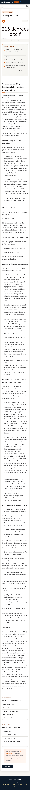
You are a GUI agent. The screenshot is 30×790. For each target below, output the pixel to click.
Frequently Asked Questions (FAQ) (14, 70)
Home (4, 784)
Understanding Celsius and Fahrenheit (15, 54)
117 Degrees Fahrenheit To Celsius (11, 741)
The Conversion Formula (12, 57)
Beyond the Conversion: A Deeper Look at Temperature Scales (15, 66)
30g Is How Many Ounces (9, 745)
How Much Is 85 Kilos (8, 714)
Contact (13, 784)
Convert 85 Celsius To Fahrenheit (11, 734)
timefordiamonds (7, 2)
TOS (15, 786)
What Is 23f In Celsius (8, 704)
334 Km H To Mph (7, 731)
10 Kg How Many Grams (9, 738)
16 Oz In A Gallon (7, 707)
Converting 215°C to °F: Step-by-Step (14, 59)
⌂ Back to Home (7, 766)
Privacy (25, 784)
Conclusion (8, 73)
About (8, 784)
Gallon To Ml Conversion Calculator (12, 711)
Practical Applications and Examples (14, 62)
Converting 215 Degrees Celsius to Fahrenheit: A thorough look (14, 50)
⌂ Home (16, 2)
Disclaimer (19, 784)
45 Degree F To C (7, 717)
